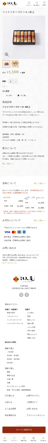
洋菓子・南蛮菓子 (11, 309)
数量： (4, 81)
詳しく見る (6, 164)
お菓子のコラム (32, 395)
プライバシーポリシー (35, 415)
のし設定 (5, 91)
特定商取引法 (10, 415)
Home (5, 441)
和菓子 (27, 309)
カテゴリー (14, 441)
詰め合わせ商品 (10, 342)
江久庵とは (9, 395)
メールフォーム (11, 263)
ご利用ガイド (32, 402)
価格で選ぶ (24, 441)
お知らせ (8, 402)
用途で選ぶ (34, 441)
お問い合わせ (32, 409)
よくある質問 (10, 409)
